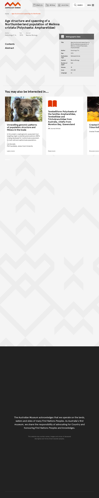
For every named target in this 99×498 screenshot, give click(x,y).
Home (7, 14)
